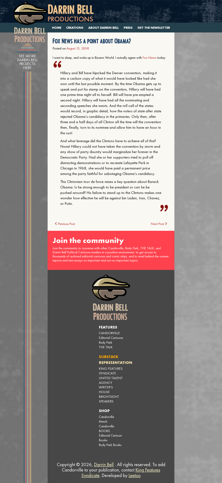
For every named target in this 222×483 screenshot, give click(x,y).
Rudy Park (105, 342)
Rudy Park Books (110, 445)
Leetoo (135, 475)
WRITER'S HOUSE (106, 389)
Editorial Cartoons (111, 337)
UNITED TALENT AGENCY (111, 380)
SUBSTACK (108, 356)
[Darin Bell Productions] (30, 22)
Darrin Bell (104, 464)
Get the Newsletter (153, 28)
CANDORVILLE (109, 333)
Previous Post (66, 224)
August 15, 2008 (77, 48)
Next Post (158, 224)
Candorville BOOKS (106, 428)
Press (128, 28)
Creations (74, 28)
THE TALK (105, 347)
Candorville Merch (106, 419)
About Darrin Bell (103, 28)
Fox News (149, 57)
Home (56, 28)
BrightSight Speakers (109, 398)
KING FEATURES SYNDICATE (111, 370)
